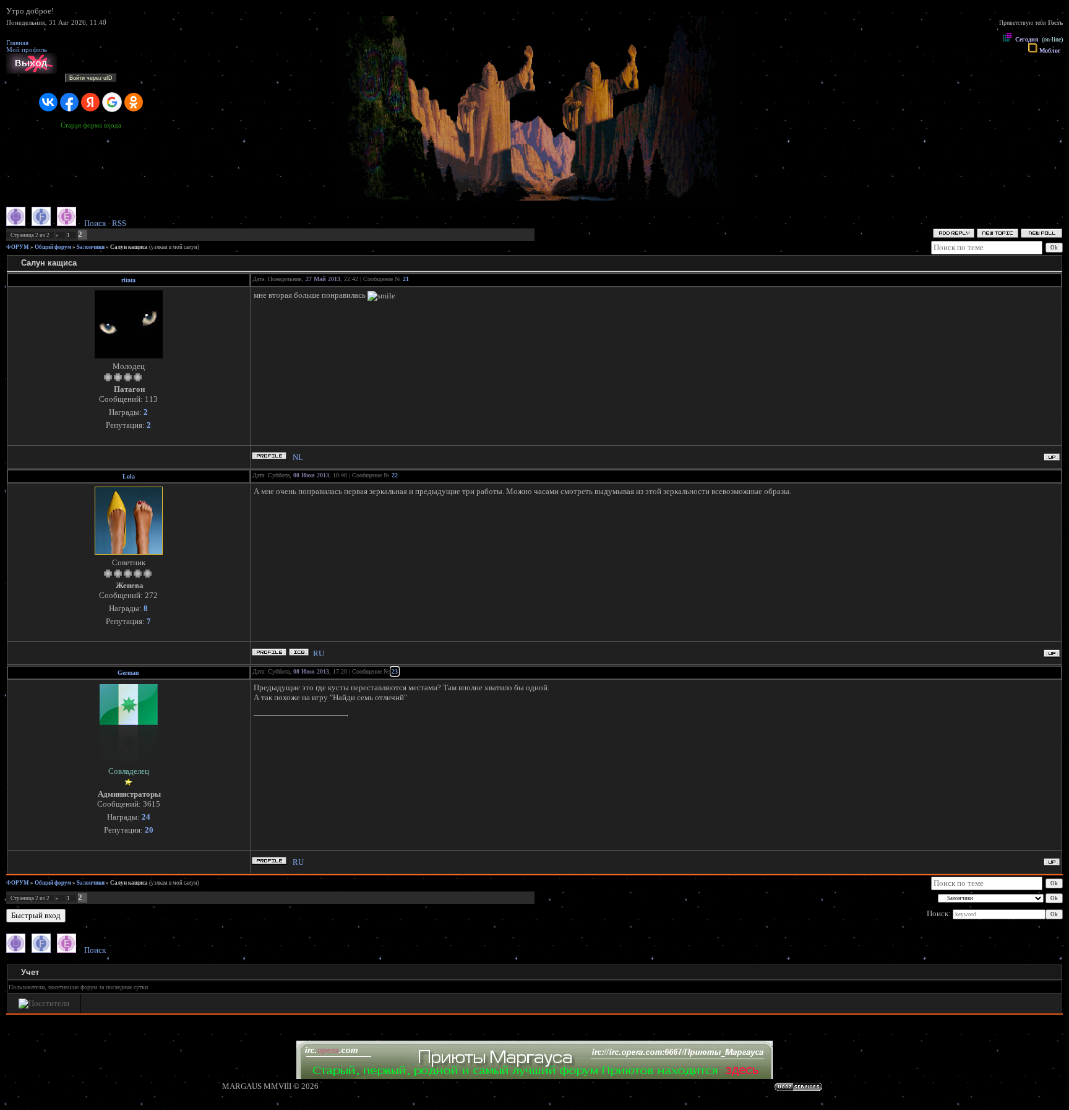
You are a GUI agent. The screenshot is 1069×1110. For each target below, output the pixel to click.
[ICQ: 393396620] (299, 652)
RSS (119, 223)
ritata (128, 280)
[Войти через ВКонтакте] (48, 102)
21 (406, 278)
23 (395, 671)
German (128, 672)
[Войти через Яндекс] (90, 102)
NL (298, 457)
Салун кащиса (129, 247)
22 (395, 475)
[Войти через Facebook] (69, 102)
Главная (17, 43)
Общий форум (53, 247)
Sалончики (91, 247)
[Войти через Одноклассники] (133, 102)
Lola (128, 476)
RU (318, 653)
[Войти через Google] (112, 102)
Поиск (95, 223)
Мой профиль (26, 49)
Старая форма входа (91, 125)
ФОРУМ (17, 247)
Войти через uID (91, 78)
